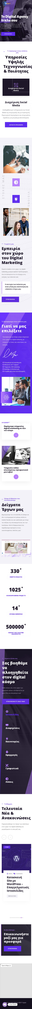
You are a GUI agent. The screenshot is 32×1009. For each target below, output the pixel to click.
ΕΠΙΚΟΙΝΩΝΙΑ (8, 34)
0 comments (19, 873)
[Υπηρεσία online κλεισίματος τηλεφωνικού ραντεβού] (16, 476)
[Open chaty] (4, 1004)
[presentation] (4, 837)
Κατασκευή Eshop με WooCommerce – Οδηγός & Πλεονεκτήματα (17, 883)
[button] (4, 548)
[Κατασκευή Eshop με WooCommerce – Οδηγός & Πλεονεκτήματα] (16, 858)
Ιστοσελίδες (12, 714)
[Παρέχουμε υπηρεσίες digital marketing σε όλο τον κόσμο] (16, 435)
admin (10, 873)
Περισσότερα (12, 896)
